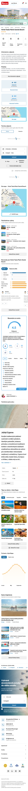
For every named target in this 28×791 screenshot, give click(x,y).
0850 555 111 (9, 724)
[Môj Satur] (22, 3)
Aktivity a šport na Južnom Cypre (19, 511)
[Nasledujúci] (25, 18)
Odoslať (14, 705)
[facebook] (8, 771)
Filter (8, 161)
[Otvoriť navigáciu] (26, 3)
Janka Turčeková (10, 395)
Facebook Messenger (12, 729)
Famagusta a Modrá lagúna (13, 234)
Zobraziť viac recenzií (14, 310)
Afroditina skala (5, 510)
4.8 (18, 33)
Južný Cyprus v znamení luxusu (18, 636)
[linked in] (12, 771)
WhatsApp (9, 733)
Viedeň (4, 667)
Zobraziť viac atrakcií (14, 254)
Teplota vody (11, 557)
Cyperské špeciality (19, 524)
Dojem (21, 358)
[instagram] (15, 771)
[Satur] (5, 3)
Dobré (4, 277)
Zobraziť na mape (15, 547)
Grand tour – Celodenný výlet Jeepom (16, 241)
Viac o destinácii (5, 462)
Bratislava (21, 667)
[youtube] (19, 771)
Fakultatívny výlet (10, 497)
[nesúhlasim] (5, 303)
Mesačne (20, 131)
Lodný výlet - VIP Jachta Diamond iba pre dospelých (16, 248)
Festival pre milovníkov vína (18, 539)
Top (3, 497)
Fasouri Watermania (6, 538)
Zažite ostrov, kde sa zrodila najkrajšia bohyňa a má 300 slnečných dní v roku (17, 629)
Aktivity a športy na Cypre (6, 525)
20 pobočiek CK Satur (12, 719)
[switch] (12, 170)
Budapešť (12, 667)
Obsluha (16, 358)
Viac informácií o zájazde (14, 76)
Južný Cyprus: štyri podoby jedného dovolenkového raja (12, 619)
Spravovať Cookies (5, 779)
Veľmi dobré (5, 274)
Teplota (4, 557)
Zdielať (8, 483)
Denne (7, 131)
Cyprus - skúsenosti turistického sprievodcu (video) (18, 643)
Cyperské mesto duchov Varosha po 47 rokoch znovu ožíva (18, 651)
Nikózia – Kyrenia (11, 227)
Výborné (5, 272)
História (25, 497)
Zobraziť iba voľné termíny (21, 170)
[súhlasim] (2, 303)
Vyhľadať (14, 157)
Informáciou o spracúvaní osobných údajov (11, 711)
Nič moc (5, 279)
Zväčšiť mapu (15, 214)
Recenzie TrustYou (14, 103)
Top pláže (19, 497)
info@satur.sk (10, 738)
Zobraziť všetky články (14, 657)
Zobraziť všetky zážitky (13, 544)
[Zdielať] (25, 23)
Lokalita (10, 358)
